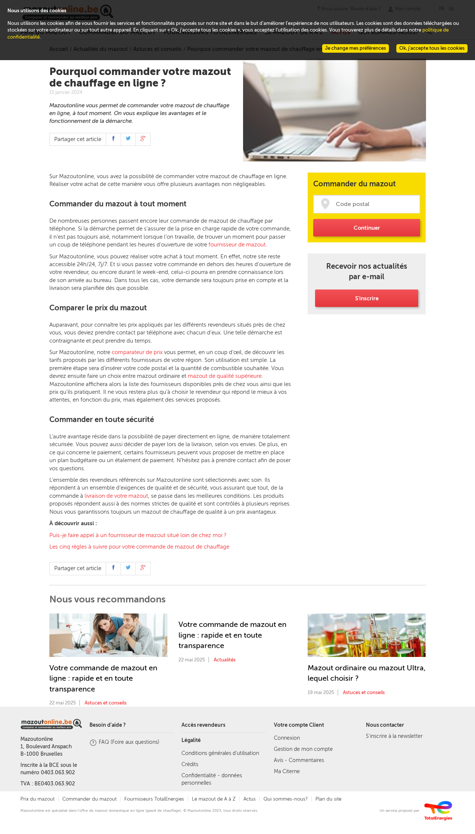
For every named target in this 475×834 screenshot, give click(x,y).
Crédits (189, 764)
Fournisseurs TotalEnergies (154, 799)
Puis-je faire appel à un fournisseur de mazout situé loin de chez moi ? (137, 535)
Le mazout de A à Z (214, 799)
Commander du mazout (89, 799)
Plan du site (328, 799)
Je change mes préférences (355, 48)
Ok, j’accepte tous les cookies (432, 48)
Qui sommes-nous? (285, 799)
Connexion (287, 738)
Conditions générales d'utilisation (220, 753)
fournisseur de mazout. (238, 244)
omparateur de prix (139, 352)
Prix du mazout (37, 799)
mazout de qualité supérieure (225, 376)
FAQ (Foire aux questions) (129, 742)
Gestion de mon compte (303, 749)
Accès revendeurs (203, 725)
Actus (249, 799)
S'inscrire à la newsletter (394, 736)
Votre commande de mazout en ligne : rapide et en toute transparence (103, 678)
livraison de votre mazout (116, 496)
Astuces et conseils (106, 703)
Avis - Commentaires (299, 760)
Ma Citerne (287, 771)
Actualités (225, 660)
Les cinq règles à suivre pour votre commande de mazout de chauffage (139, 546)
